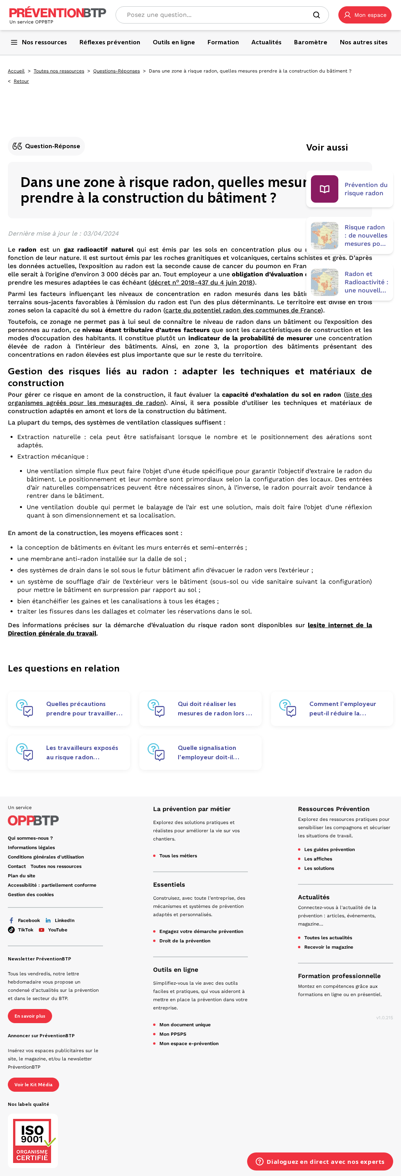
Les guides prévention (329, 849)
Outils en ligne (175, 969)
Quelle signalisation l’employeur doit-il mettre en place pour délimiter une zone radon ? (210, 752)
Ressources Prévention (334, 809)
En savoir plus (29, 1016)
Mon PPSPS (172, 1034)
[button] (365, 15)
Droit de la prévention (184, 941)
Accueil (16, 71)
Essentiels (169, 884)
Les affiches (318, 859)
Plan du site (21, 875)
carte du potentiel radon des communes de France (243, 310)
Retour (21, 81)
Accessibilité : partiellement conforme (52, 885)
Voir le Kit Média (33, 1084)
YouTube (57, 930)
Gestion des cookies (31, 894)
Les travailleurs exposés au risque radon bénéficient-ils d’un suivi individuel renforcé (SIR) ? (84, 752)
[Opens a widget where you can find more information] (320, 1162)
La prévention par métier (192, 809)
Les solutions (319, 868)
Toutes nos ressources (59, 71)
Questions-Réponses (116, 71)
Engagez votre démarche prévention (201, 931)
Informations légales (31, 847)
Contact (17, 866)
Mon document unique (185, 1024)
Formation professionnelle (339, 976)
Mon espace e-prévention (189, 1043)
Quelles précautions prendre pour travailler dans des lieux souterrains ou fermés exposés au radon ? (85, 708)
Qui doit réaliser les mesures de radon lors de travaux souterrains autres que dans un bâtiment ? (216, 708)
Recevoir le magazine (328, 947)
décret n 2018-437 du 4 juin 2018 (201, 282)
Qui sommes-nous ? (30, 838)
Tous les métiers (178, 855)
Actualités (314, 897)
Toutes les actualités (328, 937)
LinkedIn (64, 920)
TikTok (25, 930)
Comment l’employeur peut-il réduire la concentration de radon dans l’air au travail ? (345, 708)
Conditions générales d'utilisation (46, 857)
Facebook (29, 920)
